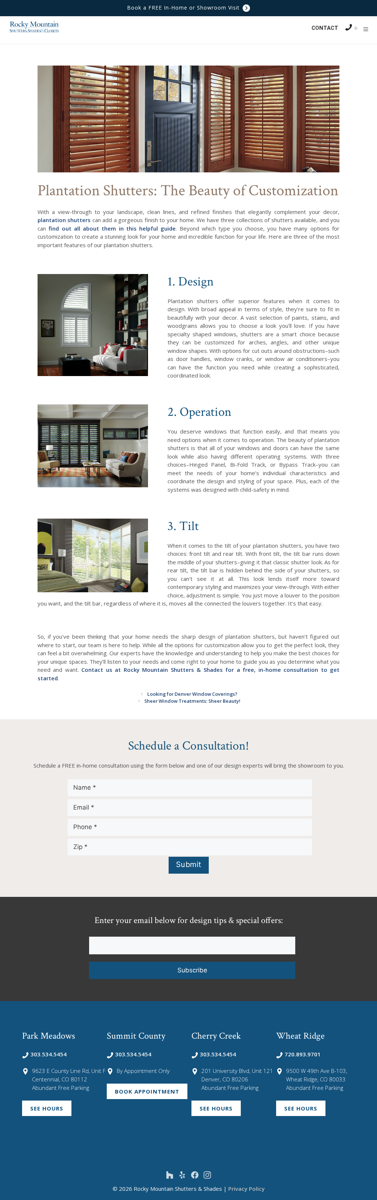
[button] (366, 29)
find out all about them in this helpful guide (112, 228)
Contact (324, 28)
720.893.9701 (303, 1054)
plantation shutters (64, 220)
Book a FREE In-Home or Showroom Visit (184, 7)
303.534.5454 (49, 1054)
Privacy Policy (246, 1188)
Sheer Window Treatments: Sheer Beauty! (192, 701)
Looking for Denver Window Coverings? (192, 694)
